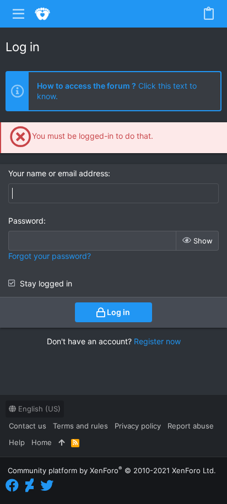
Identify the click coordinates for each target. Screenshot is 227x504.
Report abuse (190, 425)
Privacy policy (138, 425)
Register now (157, 341)
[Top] (61, 442)
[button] (19, 14)
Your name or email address (58, 173)
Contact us (27, 425)
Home (41, 442)
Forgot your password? (49, 256)
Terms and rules (80, 425)
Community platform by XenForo (112, 470)
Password (26, 220)
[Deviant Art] (29, 485)
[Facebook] (12, 485)
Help (17, 442)
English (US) (38, 408)
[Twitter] (46, 485)
